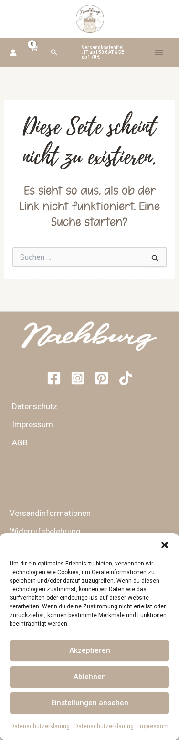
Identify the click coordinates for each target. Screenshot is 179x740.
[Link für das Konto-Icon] (13, 52)
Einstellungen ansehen (89, 703)
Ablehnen (90, 676)
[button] (164, 545)
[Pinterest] (102, 378)
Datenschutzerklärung (40, 726)
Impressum (153, 726)
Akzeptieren (89, 650)
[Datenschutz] (31, 406)
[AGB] (16, 442)
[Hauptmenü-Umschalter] (158, 52)
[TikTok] (125, 378)
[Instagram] (78, 378)
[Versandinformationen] (46, 513)
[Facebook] (54, 378)
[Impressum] (29, 424)
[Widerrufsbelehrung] (41, 531)
